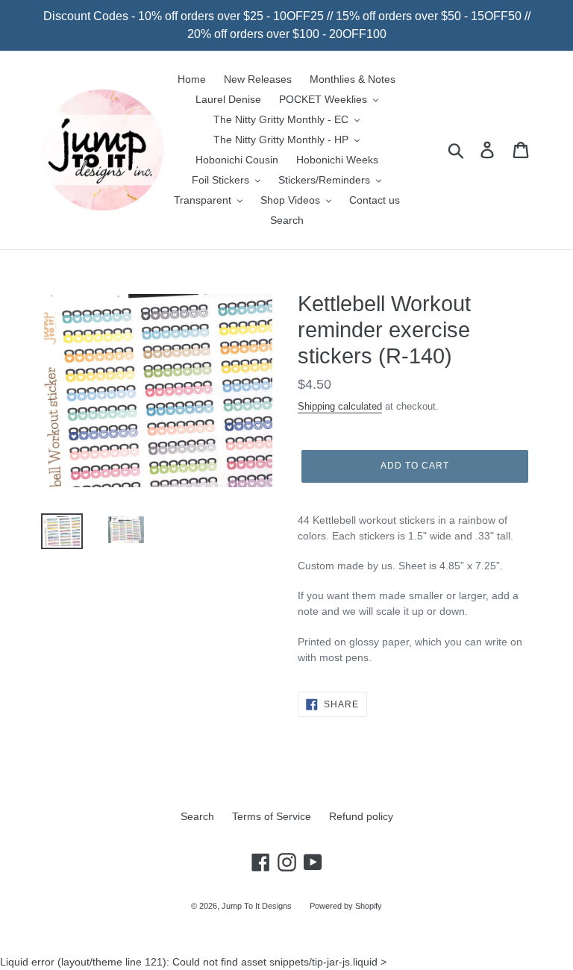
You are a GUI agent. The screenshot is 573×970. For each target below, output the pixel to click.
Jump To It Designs (257, 905)
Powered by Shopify (346, 905)
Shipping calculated (340, 406)
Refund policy (361, 816)
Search (197, 816)
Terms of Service (271, 816)
